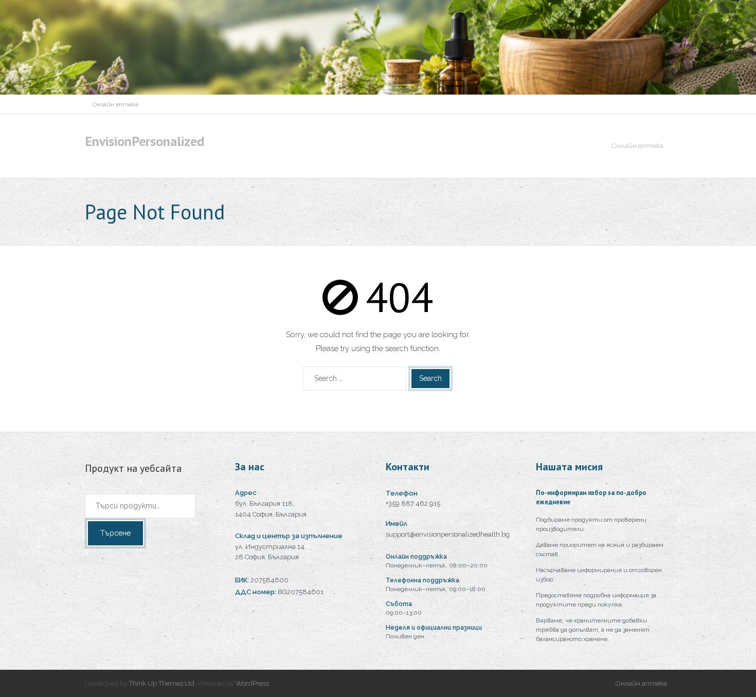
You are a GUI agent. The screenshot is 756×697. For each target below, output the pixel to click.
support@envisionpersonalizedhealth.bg (448, 534)
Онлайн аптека (115, 104)
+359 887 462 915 (413, 503)
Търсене (115, 533)
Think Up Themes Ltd (161, 683)
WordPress (252, 683)
